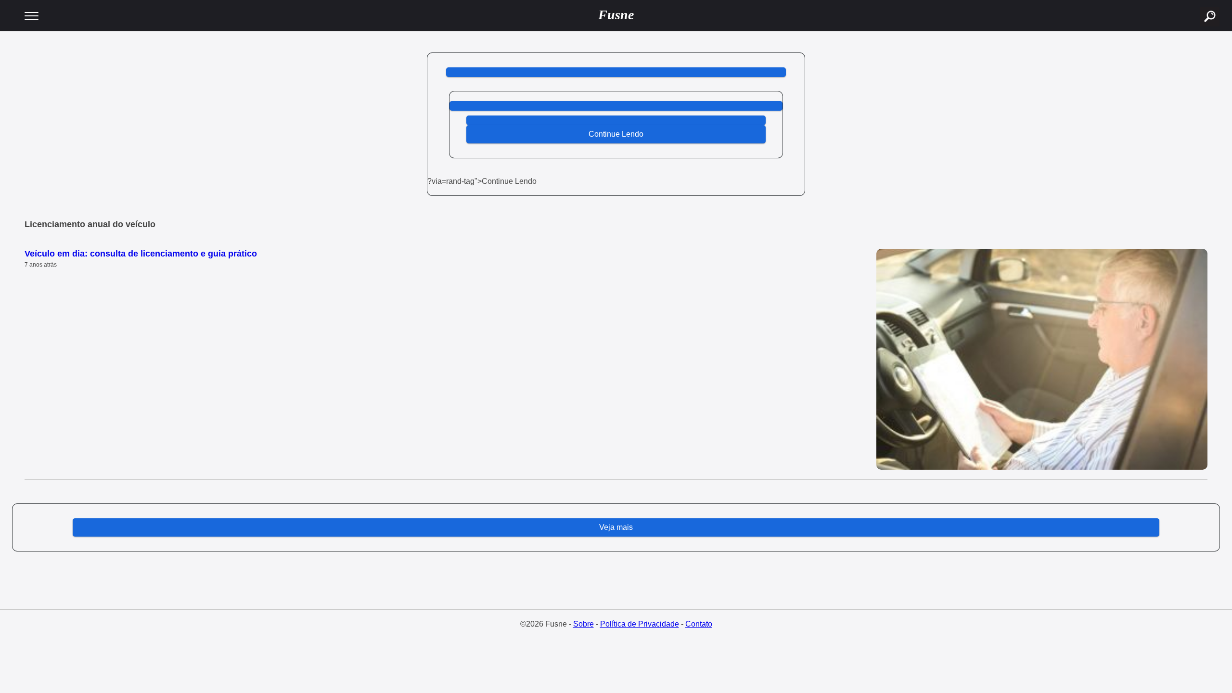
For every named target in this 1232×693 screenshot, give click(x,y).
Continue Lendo (616, 134)
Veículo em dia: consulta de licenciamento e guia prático (141, 253)
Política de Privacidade (639, 624)
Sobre (583, 624)
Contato (698, 624)
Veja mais (616, 527)
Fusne (616, 14)
